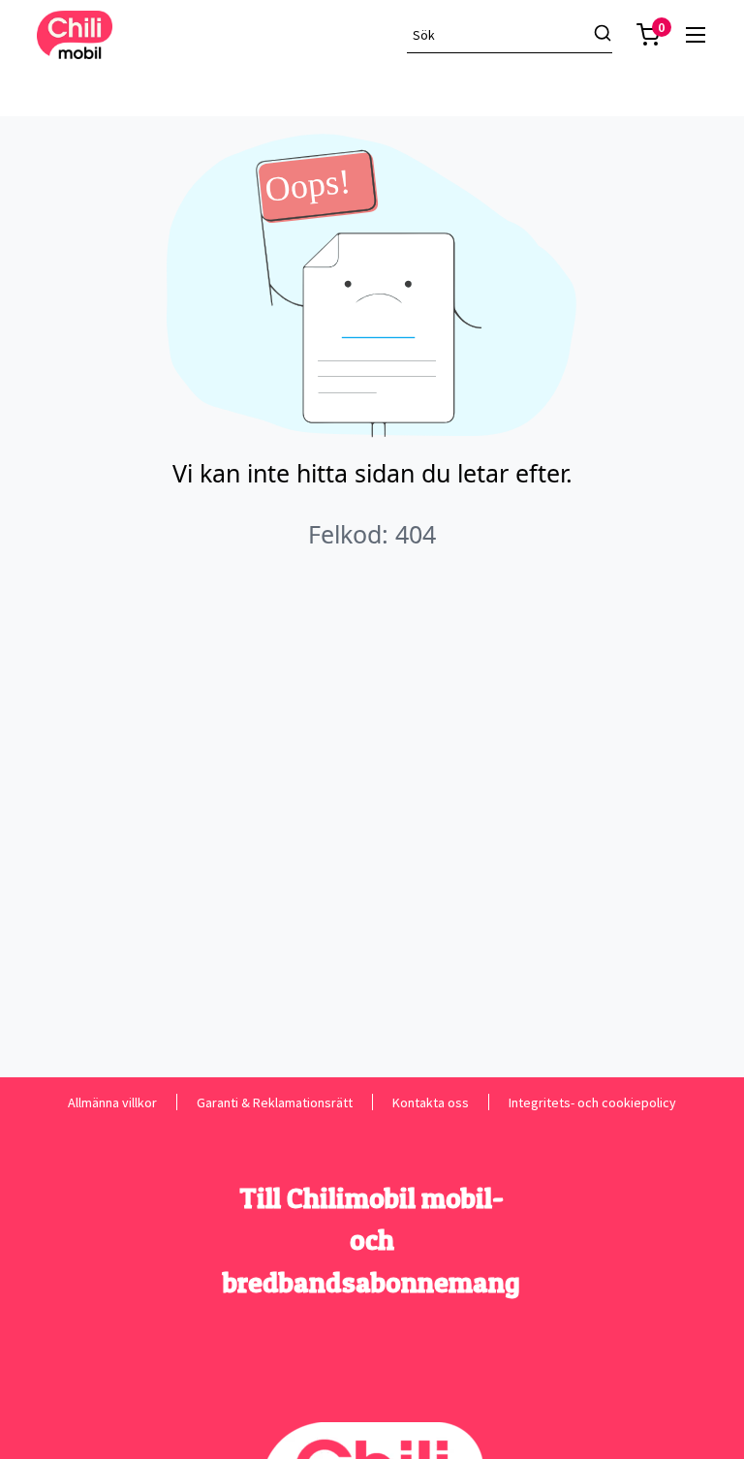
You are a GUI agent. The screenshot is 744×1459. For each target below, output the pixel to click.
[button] (648, 35)
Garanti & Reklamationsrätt (275, 1102)
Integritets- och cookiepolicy (592, 1102)
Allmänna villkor (112, 1102)
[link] (695, 35)
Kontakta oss (430, 1102)
